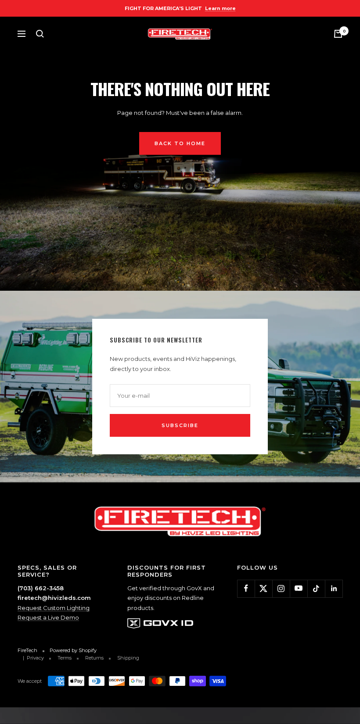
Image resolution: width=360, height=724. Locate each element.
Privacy (35, 658)
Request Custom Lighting (54, 607)
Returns (94, 658)
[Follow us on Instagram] (281, 588)
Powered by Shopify (73, 650)
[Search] (40, 34)
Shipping (128, 658)
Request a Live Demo (48, 617)
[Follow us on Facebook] (246, 588)
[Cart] (338, 34)
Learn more (220, 8)
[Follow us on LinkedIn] (333, 588)
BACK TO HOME (180, 143)
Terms (65, 658)
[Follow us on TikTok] (316, 588)
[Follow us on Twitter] (263, 588)
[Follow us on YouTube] (298, 588)
